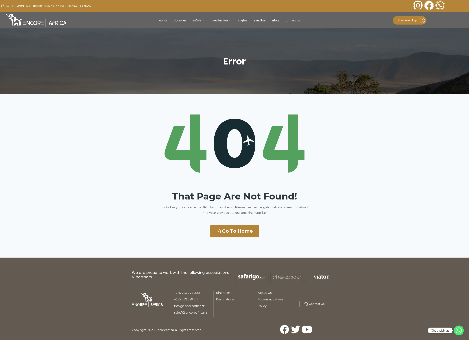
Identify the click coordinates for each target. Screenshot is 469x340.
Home (162, 20)
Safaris (197, 20)
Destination (220, 20)
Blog (275, 20)
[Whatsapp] (440, 5)
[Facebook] (429, 5)
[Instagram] (418, 5)
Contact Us (292, 20)
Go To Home (237, 231)
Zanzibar (259, 20)
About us (180, 20)
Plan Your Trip (407, 20)
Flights (243, 20)
